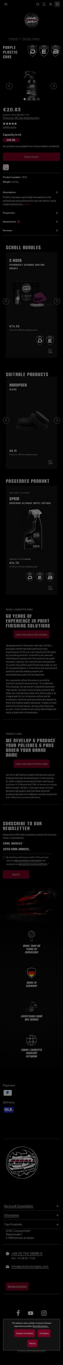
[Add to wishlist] (6, 167)
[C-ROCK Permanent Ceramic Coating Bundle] (31, 299)
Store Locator (31, 156)
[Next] (54, 86)
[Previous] (9, 86)
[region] (31, 86)
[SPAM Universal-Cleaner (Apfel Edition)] (31, 535)
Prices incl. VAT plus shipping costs (21, 117)
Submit (16, 874)
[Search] (38, 4)
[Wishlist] (44, 4)
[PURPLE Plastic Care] (31, 86)
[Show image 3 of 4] (34, 99)
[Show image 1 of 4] (25, 99)
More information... (41, 1326)
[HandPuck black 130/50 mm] (31, 418)
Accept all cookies (24, 1333)
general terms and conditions (33, 863)
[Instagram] (44, 1315)
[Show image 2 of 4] (29, 99)
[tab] (31, 198)
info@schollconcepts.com (29, 1266)
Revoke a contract (17, 1286)
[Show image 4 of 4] (38, 99)
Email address (13, 843)
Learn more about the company (31, 634)
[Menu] (6, 4)
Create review (9, 127)
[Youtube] (31, 1315)
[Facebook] (18, 1315)
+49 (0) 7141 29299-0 (26, 1253)
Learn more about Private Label (32, 763)
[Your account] (51, 4)
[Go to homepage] (31, 20)
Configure (44, 1333)
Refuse (32, 1343)
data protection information (28, 860)
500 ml (11, 140)
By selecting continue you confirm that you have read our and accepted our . (27, 860)
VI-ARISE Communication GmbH (31, 1350)
